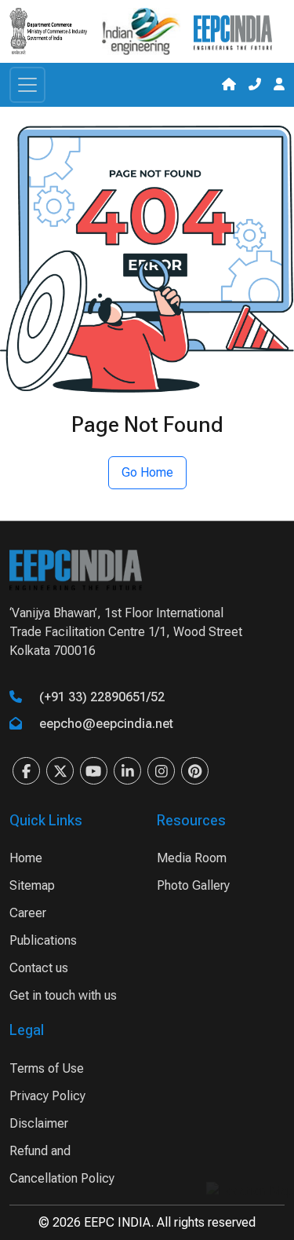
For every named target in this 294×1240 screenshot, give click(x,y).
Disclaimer (38, 1123)
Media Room (192, 857)
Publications (43, 940)
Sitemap (32, 885)
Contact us (38, 967)
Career (27, 912)
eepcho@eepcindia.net (106, 723)
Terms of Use (46, 1068)
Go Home (147, 472)
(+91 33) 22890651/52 (102, 696)
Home (25, 857)
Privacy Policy (47, 1095)
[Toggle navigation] (27, 85)
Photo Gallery (193, 885)
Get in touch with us (63, 995)
